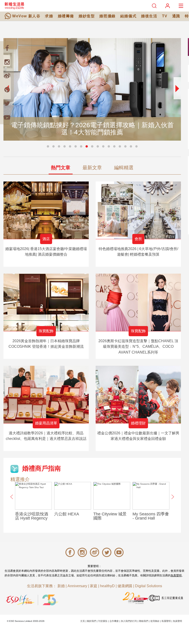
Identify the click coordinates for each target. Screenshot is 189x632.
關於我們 (91, 621)
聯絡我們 (143, 621)
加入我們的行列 (129, 621)
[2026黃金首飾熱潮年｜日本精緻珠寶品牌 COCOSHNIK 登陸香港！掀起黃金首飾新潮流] (46, 302)
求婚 (49, 16)
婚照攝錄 (107, 16)
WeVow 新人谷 (26, 16)
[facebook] (7, 48)
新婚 (61, 586)
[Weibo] (7, 76)
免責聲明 (176, 575)
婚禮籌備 (66, 16)
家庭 (93, 586)
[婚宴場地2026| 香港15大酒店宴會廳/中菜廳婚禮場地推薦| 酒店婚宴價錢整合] (46, 210)
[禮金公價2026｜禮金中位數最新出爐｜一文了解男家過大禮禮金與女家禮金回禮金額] (138, 394)
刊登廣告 (102, 621)
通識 (176, 16)
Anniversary (77, 586)
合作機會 (114, 621)
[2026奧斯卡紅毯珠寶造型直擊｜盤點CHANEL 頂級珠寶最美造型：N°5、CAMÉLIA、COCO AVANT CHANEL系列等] (138, 302)
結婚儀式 (128, 16)
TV (165, 16)
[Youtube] (7, 117)
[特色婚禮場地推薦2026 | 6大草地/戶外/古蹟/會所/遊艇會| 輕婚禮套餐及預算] (138, 210)
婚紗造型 (87, 16)
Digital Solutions (148, 586)
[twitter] (7, 103)
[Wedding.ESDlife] (14, 5)
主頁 (82, 621)
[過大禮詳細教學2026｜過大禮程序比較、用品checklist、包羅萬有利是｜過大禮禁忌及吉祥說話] (46, 394)
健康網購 (125, 586)
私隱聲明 (166, 621)
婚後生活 (149, 16)
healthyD (107, 586)
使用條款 (154, 621)
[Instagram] (7, 62)
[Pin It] (7, 90)
